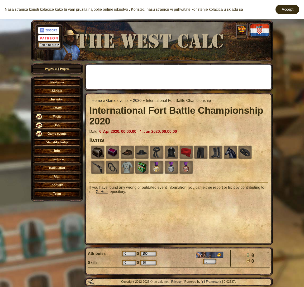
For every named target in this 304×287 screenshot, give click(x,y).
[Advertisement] (178, 76)
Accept (287, 9)
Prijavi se (51, 68)
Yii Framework (211, 281)
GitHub (102, 192)
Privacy (176, 281)
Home (97, 101)
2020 (137, 101)
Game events (117, 101)
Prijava (64, 68)
